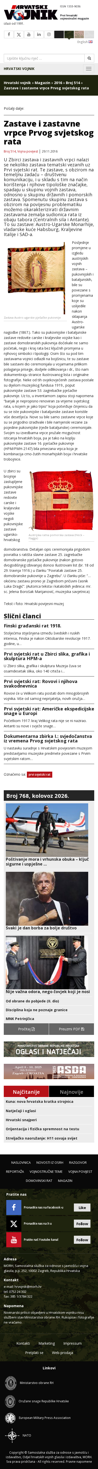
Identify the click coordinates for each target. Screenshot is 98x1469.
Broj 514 (73, 82)
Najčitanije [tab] (26, 1091)
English (82, 42)
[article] (49, 835)
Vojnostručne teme (46, 1171)
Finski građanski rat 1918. (32, 625)
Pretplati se (34, 1352)
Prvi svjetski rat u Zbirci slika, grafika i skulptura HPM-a (47, 656)
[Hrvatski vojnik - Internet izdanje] (49, 13)
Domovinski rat (39, 1180)
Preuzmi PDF (70, 1029)
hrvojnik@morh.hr (28, 1286)
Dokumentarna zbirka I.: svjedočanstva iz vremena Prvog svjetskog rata (48, 738)
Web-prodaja (62, 1352)
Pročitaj (25, 1029)
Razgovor (78, 1162)
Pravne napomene (79, 1461)
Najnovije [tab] (71, 1091)
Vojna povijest (27, 151)
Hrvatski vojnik (19, 68)
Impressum (72, 1343)
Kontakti (23, 1343)
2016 (58, 82)
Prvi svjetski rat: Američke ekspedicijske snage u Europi (49, 710)
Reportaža (15, 1171)
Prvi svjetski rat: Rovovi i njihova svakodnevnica (40, 683)
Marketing (46, 1343)
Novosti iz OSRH (49, 1162)
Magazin (42, 82)
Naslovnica (21, 1162)
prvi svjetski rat (40, 774)
